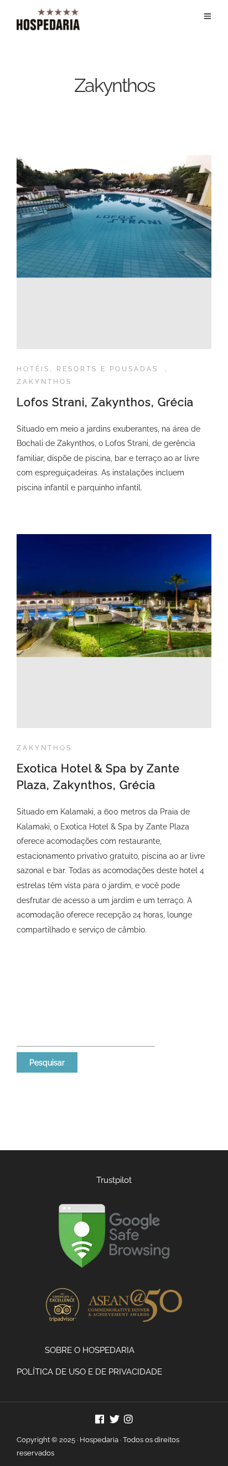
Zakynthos (44, 382)
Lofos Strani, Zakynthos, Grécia (105, 402)
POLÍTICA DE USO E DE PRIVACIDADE (89, 1372)
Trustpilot (114, 1180)
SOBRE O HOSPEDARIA (89, 1350)
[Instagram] (128, 1420)
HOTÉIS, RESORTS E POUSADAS (87, 369)
